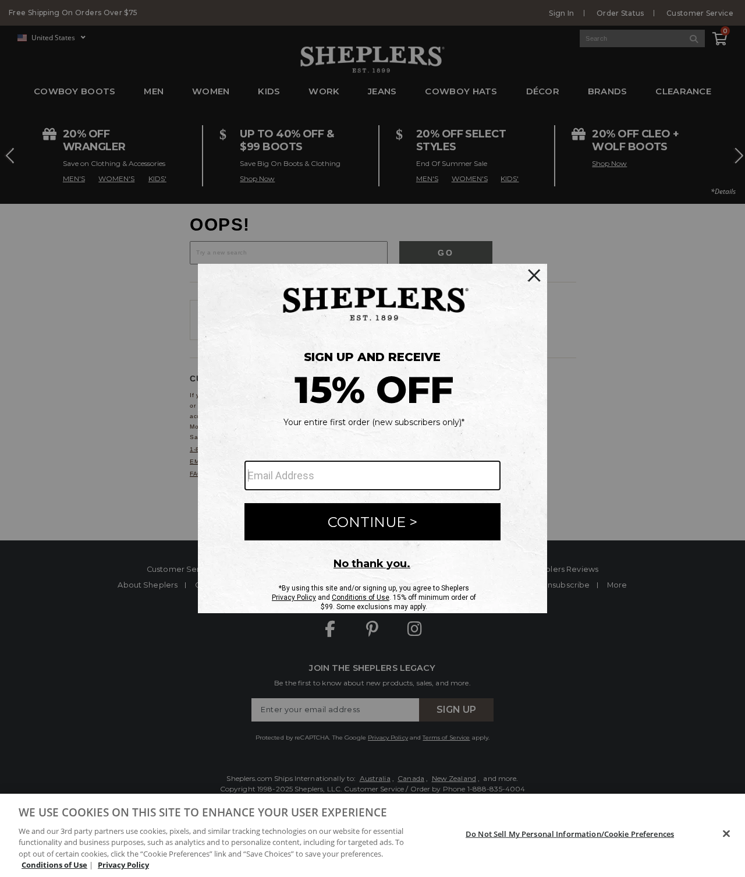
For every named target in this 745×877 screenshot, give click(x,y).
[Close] (726, 834)
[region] (372, 835)
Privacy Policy (123, 865)
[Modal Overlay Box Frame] (372, 438)
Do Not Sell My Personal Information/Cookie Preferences (570, 834)
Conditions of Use (54, 865)
